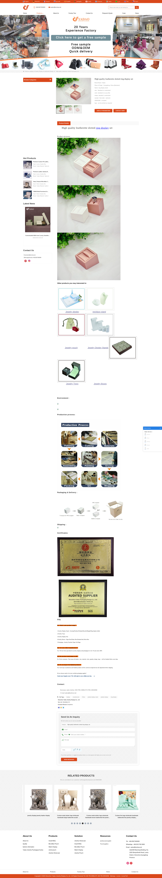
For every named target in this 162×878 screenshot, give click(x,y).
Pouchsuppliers (104, 844)
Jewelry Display (39, 71)
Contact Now (120, 110)
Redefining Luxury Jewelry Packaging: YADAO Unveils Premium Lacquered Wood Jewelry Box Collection (37, 235)
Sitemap (112, 876)
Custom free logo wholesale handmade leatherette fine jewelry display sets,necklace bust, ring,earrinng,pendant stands (95, 817)
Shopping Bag (28, 141)
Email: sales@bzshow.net (134, 847)
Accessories (28, 144)
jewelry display (104, 697)
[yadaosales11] (59, 707)
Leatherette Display (48, 71)
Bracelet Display (30, 103)
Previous (23, 223)
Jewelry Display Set (30, 90)
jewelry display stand (93, 697)
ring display (102, 127)
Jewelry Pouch (28, 137)
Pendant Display (30, 100)
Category (31, 71)
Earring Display (29, 110)
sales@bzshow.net (56, 7)
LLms (118, 876)
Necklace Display (30, 97)
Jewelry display (72, 312)
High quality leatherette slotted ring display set (78, 724)
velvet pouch (52, 850)
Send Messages (69, 759)
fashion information (28, 847)
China (83, 697)
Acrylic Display (29, 116)
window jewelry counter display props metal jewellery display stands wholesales (124, 817)
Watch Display (28, 152)
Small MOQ (28, 83)
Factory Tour (72, 13)
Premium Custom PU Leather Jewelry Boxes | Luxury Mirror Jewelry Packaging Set (41, 161)
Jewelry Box (28, 123)
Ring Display (29, 93)
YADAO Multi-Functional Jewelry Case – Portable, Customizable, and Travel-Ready (41, 191)
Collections (27, 148)
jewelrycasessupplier (105, 841)
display (68, 697)
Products (39, 13)
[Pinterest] (25, 261)
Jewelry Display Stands (98, 347)
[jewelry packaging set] (81, 42)
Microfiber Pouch (54, 844)
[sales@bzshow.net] (61, 707)
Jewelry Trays (28, 127)
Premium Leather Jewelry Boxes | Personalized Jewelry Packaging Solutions (41, 171)
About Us (56, 13)
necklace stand (99, 312)
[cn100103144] (63, 707)
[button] (77, 67)
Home (25, 13)
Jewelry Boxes (100, 384)
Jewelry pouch (71, 347)
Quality (25, 844)
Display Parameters (103, 110)
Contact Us (89, 13)
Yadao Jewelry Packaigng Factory (33, 850)
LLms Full (125, 876)
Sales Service (148, 431)
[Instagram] (29, 261)
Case (124, 13)
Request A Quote (107, 13)
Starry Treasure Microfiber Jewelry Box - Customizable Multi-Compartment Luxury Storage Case (41, 181)
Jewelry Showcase (29, 134)
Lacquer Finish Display (31, 120)
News (137, 13)
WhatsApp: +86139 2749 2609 (135, 844)
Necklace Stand (29, 130)
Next (51, 223)
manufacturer (76, 697)
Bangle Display (29, 106)
